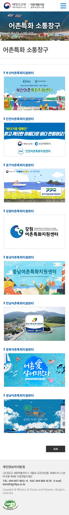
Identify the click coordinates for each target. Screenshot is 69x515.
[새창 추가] (34, 109)
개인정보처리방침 (14, 466)
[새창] (10, 509)
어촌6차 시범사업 (20, 33)
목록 (55, 449)
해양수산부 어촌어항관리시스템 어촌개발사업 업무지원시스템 (36, 5)
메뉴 (63, 5)
